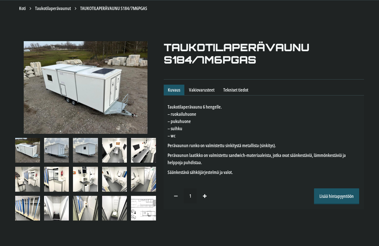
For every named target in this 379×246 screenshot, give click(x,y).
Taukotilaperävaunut (53, 8)
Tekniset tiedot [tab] (235, 90)
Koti (22, 8)
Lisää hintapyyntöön (336, 196)
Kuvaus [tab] (174, 90)
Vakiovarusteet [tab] (202, 90)
